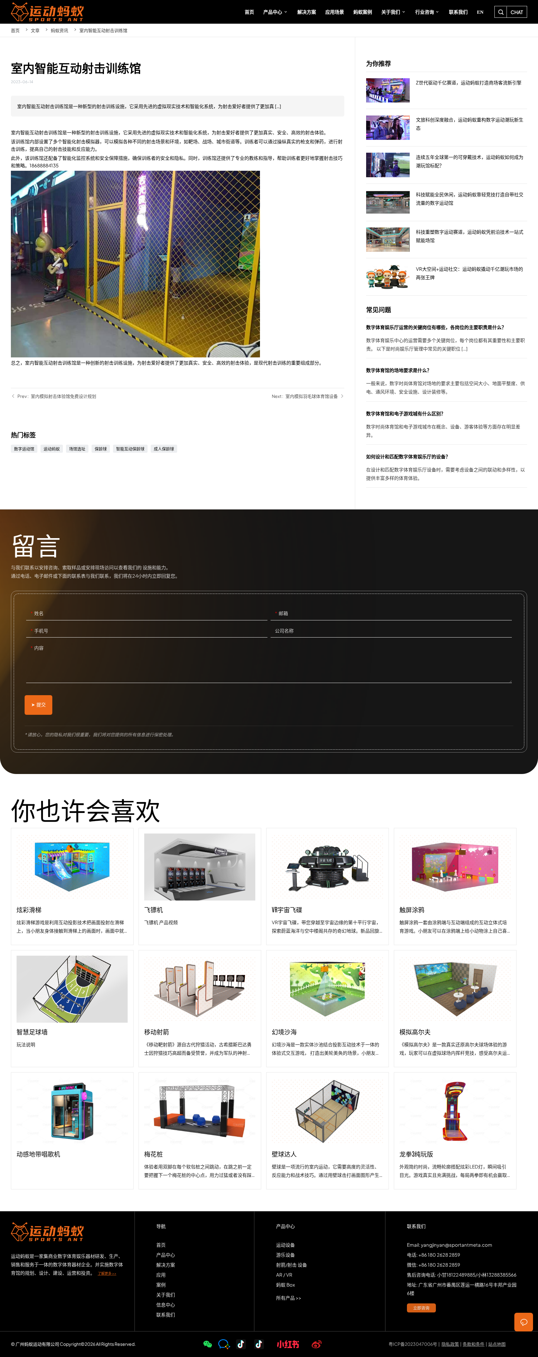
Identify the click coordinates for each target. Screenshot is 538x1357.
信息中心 (165, 1304)
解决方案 (165, 1265)
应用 (161, 1275)
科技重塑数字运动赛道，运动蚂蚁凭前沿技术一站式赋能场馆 (446, 240)
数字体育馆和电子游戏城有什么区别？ (446, 426)
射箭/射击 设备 (291, 1265)
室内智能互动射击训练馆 (103, 30)
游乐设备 (285, 1255)
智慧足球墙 (72, 1008)
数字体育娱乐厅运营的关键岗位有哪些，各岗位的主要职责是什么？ (446, 340)
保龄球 (100, 448)
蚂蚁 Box (285, 1285)
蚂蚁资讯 (59, 30)
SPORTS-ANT (48, 11)
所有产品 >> (288, 1298)
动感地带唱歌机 (72, 1131)
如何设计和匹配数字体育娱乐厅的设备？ (446, 469)
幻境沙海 (328, 1008)
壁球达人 (328, 1131)
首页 (15, 30)
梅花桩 (200, 1131)
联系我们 (165, 1314)
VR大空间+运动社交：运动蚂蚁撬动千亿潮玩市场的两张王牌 (446, 277)
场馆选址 (77, 448)
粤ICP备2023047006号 (413, 1344)
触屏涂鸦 (455, 886)
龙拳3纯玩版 (455, 1131)
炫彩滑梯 (72, 886)
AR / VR (284, 1275)
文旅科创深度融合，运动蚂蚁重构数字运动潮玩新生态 (446, 127)
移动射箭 (200, 1008)
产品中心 (165, 1255)
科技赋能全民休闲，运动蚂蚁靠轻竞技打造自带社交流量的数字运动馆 (446, 202)
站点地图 (497, 1344)
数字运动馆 (24, 448)
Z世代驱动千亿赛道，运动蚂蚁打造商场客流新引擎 (446, 90)
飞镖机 (200, 886)
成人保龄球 (164, 448)
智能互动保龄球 (130, 448)
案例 (161, 1285)
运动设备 (285, 1245)
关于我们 (165, 1294)
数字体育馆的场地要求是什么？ (446, 383)
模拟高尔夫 (455, 1008)
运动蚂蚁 (51, 448)
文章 (35, 30)
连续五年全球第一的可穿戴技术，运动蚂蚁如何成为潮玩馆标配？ (446, 165)
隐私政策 (450, 1344)
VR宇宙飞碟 (328, 886)
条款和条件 (473, 1344)
